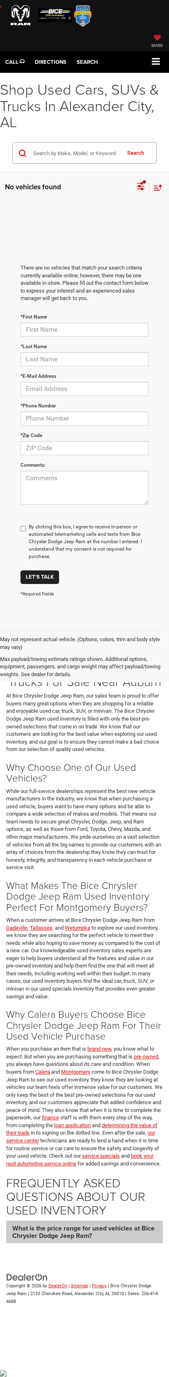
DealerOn (57, 1286)
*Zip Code (31, 435)
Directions (50, 62)
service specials (101, 1156)
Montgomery (75, 1072)
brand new (99, 1049)
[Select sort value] (155, 187)
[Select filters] (141, 187)
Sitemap (79, 1286)
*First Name (34, 317)
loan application (72, 1125)
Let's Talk (40, 577)
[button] (15, 61)
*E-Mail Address (38, 376)
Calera (42, 1072)
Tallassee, (42, 928)
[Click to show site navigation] (156, 61)
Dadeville (16, 928)
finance (50, 1117)
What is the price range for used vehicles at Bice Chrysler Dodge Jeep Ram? (83, 1231)
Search (135, 153)
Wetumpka (77, 928)
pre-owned (146, 1057)
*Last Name (34, 346)
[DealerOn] (27, 1277)
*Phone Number (38, 406)
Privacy (99, 1286)
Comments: (33, 465)
